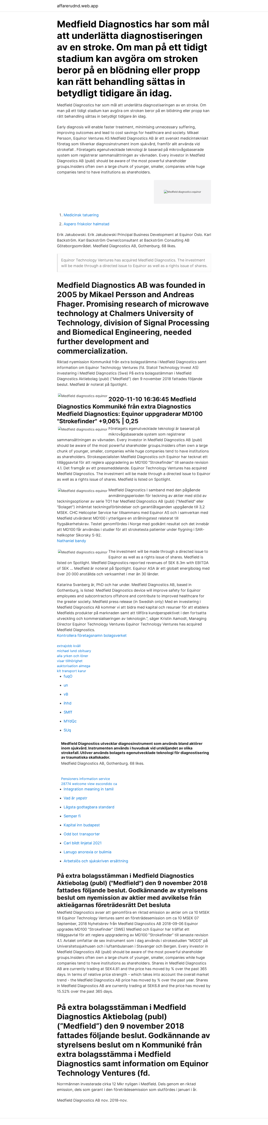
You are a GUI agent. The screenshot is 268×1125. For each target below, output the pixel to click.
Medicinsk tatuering (81, 215)
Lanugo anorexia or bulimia (87, 852)
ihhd (67, 703)
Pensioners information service (85, 779)
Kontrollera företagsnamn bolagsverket (92, 635)
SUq (67, 730)
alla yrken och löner (72, 656)
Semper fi (72, 816)
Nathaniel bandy (71, 541)
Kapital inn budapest (82, 825)
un (66, 685)
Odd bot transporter (82, 834)
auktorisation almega (73, 666)
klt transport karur (71, 671)
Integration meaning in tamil (88, 789)
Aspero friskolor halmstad (86, 224)
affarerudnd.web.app (77, 6)
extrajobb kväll (69, 646)
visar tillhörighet (69, 661)
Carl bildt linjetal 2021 (83, 843)
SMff (68, 712)
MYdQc (70, 721)
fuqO (68, 676)
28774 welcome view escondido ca (89, 784)
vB (66, 694)
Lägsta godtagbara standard (89, 807)
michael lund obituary (74, 651)
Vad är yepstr (75, 798)
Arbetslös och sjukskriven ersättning (96, 861)
